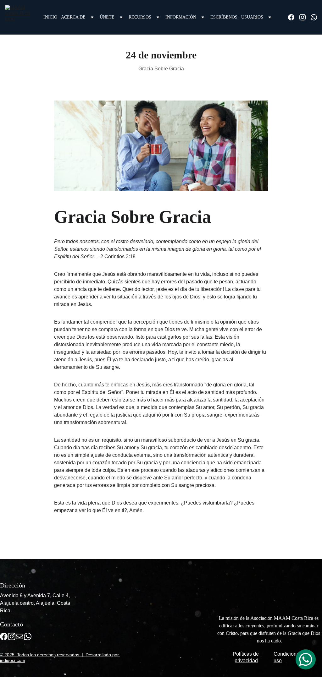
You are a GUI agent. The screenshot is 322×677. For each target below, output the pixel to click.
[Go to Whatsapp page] (314, 17)
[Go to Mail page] (19, 636)
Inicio (50, 17)
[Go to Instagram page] (305, 17)
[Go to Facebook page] (293, 17)
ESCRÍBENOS (223, 17)
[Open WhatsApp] (306, 659)
